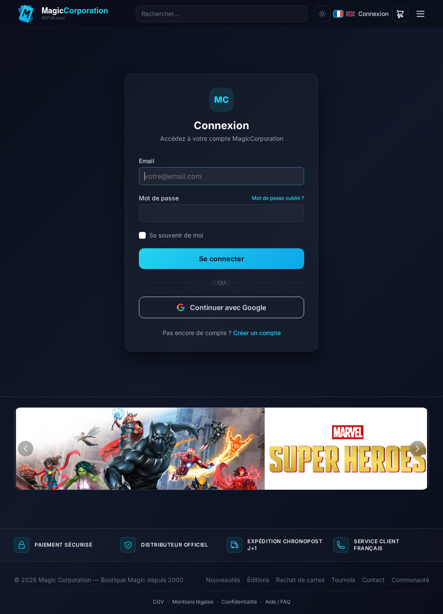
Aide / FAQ (277, 601)
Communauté (410, 579)
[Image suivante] (417, 448)
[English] (350, 14)
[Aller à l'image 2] (419, 414)
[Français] (338, 14)
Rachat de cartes (300, 579)
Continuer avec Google (228, 307)
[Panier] (400, 14)
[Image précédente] (25, 448)
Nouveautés (223, 579)
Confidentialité (239, 601)
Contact (373, 579)
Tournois (343, 579)
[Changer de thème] (322, 14)
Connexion (373, 13)
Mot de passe (159, 198)
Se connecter (221, 258)
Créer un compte (257, 332)
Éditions (258, 579)
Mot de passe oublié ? (278, 198)
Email (146, 161)
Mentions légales (192, 601)
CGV (158, 601)
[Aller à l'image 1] (411, 414)
